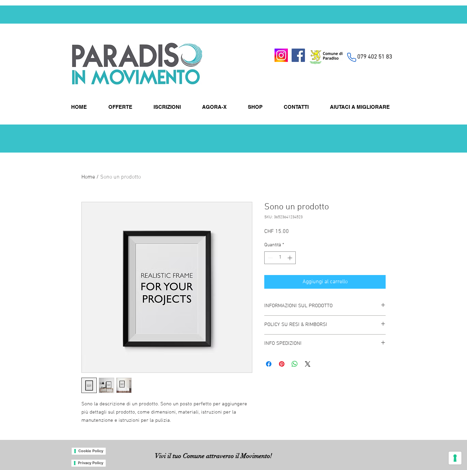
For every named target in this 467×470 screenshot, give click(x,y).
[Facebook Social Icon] (298, 55)
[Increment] (290, 258)
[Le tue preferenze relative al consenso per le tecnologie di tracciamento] (455, 458)
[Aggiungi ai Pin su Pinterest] (282, 364)
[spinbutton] (280, 258)
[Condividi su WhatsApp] (295, 364)
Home (88, 177)
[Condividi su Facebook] (269, 364)
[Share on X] (308, 364)
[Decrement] (269, 258)
